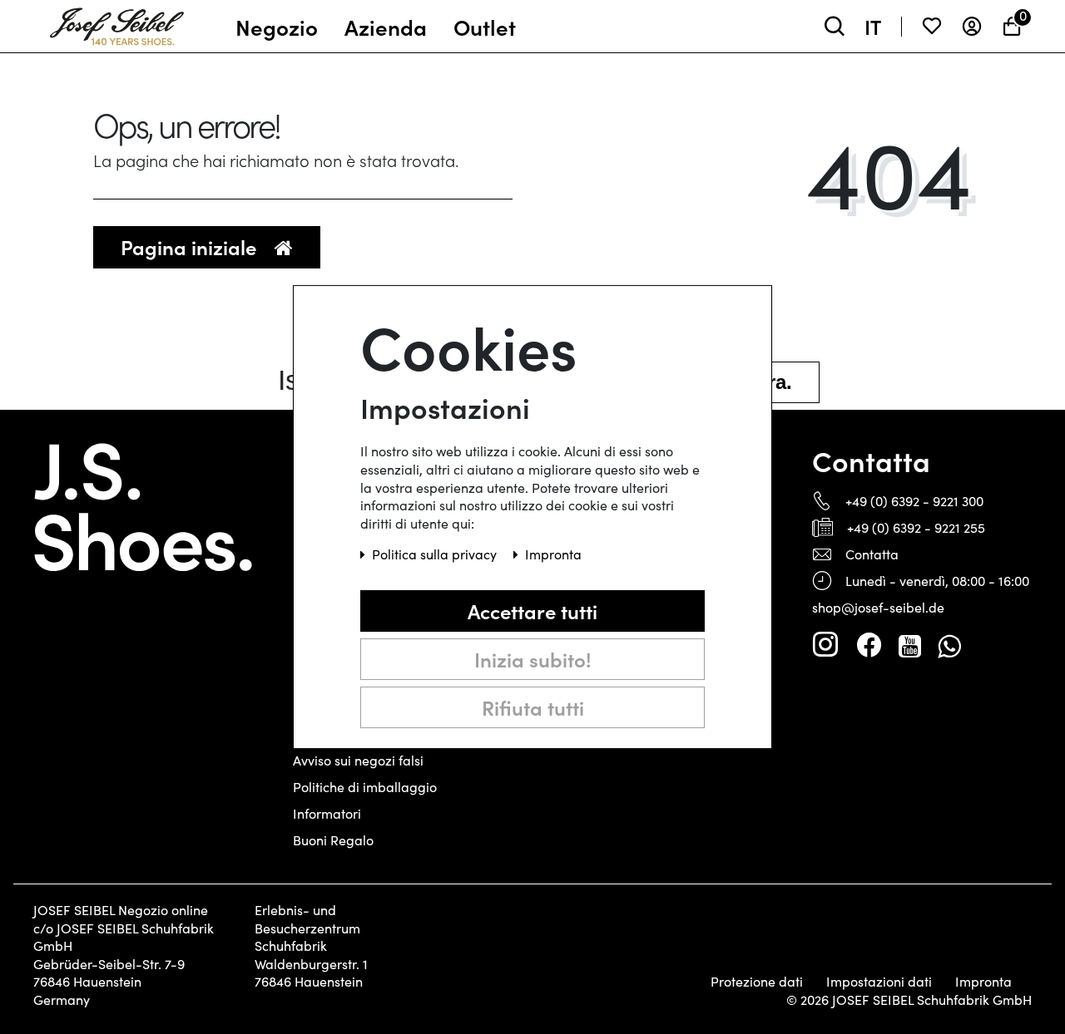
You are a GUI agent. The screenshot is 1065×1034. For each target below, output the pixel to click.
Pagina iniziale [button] (191, 246)
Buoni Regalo (333, 840)
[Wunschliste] (932, 26)
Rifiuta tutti (533, 707)
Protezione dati (757, 981)
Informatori (327, 813)
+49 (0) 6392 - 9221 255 (916, 527)
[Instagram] (825, 645)
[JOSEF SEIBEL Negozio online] (117, 22)
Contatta (872, 554)
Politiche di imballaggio (365, 786)
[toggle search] (834, 26)
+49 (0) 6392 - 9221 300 (914, 501)
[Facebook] (868, 645)
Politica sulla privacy (436, 554)
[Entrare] (972, 26)
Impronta (983, 981)
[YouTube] (910, 645)
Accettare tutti (532, 610)
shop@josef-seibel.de (878, 607)
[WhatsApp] (949, 645)
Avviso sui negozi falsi (358, 760)
